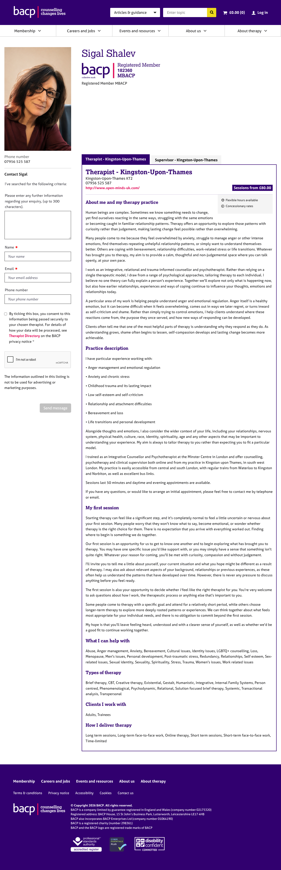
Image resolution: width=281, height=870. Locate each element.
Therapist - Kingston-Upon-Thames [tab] (115, 159)
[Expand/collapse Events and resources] (159, 30)
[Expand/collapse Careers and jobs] (99, 30)
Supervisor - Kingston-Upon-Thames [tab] (186, 160)
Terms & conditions (27, 793)
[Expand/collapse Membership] (39, 30)
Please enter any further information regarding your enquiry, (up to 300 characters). (34, 201)
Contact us (125, 793)
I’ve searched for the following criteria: (36, 184)
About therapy (249, 30)
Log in (263, 12)
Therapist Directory (24, 336)
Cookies (106, 793)
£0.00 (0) (237, 12)
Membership (24, 30)
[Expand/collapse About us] (205, 30)
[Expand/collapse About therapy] (265, 30)
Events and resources (137, 30)
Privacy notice (58, 793)
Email (9, 268)
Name (9, 247)
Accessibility (84, 793)
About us (193, 30)
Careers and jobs (81, 30)
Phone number (16, 290)
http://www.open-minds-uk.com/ (113, 188)
